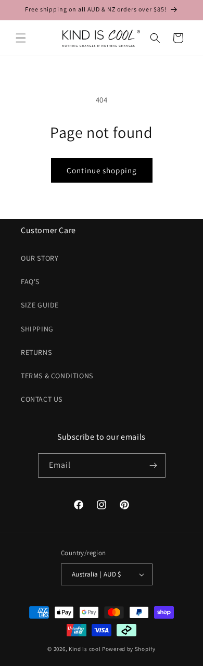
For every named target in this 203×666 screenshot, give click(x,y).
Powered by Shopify (129, 648)
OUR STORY (39, 258)
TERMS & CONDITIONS (57, 375)
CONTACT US (41, 399)
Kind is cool (84, 648)
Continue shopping (102, 170)
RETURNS (36, 352)
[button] (20, 38)
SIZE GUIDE (40, 305)
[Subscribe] (153, 465)
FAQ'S (30, 281)
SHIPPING (37, 329)
